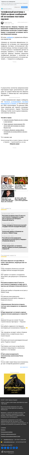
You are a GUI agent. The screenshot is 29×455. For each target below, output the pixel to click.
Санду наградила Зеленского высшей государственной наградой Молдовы (12, 268)
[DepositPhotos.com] (7, 452)
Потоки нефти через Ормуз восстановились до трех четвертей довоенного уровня (14, 362)
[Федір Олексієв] (2, 23)
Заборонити (17, 7)
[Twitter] (5, 448)
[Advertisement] (14, 74)
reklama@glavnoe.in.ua (9, 442)
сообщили (9, 37)
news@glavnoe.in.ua (8, 439)
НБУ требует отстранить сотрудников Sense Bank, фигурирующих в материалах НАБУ (14, 276)
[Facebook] (2, 448)
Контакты (3, 429)
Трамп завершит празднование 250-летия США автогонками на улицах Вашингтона (14, 125)
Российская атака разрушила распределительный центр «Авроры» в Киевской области (13, 297)
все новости (23, 367)
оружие (6, 137)
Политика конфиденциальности (8, 434)
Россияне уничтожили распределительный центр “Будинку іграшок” (14, 340)
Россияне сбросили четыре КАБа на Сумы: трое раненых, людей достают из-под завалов (14, 262)
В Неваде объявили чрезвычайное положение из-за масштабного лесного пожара (15, 131)
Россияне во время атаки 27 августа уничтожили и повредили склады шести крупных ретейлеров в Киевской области (14, 283)
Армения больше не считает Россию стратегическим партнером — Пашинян (13, 320)
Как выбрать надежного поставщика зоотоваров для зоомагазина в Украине (13, 326)
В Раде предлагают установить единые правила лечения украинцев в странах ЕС (14, 312)
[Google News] (14, 448)
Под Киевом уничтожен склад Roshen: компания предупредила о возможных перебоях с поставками (13, 347)
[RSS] (17, 448)
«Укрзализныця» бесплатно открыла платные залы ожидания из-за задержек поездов (14, 305)
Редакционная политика (6, 432)
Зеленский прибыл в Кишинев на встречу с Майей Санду (14, 290)
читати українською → (22, 22)
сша (10, 137)
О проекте (3, 427)
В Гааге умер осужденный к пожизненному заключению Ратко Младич (12, 355)
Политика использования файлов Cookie (10, 436)
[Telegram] (8, 448)
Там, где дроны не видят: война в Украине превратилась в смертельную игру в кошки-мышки (14, 333)
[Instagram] (11, 448)
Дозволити (24, 7)
